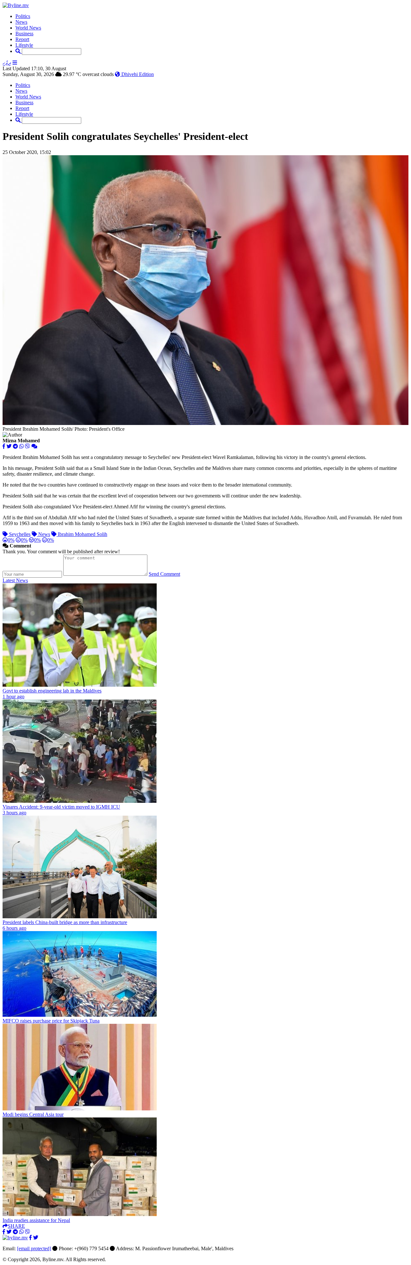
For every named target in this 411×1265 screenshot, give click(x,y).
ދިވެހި (7, 62)
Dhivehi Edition (137, 74)
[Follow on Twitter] (35, 1237)
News (21, 22)
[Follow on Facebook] (30, 1237)
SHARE (16, 1226)
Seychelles (19, 534)
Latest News (15, 580)
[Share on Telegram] (15, 446)
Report (22, 39)
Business (24, 33)
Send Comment (164, 574)
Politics (22, 16)
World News (28, 27)
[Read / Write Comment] (34, 446)
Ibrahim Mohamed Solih (82, 534)
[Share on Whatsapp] (21, 446)
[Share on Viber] (27, 446)
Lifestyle (24, 45)
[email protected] (34, 1248)
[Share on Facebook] (4, 446)
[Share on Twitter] (9, 446)
